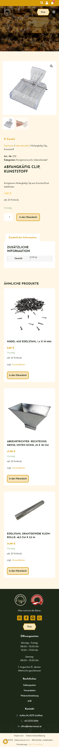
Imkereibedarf (22, 146)
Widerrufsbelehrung (30, 696)
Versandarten (30, 690)
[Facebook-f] (26, 618)
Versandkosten (18, 365)
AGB (29, 701)
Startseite (8, 146)
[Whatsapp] (39, 618)
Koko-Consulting (35, 744)
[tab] (23, 238)
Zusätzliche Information (23, 237)
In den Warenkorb (28, 217)
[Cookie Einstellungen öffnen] (5, 743)
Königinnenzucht (24, 160)
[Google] (32, 618)
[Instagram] (19, 618)
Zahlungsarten (29, 685)
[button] (51, 66)
